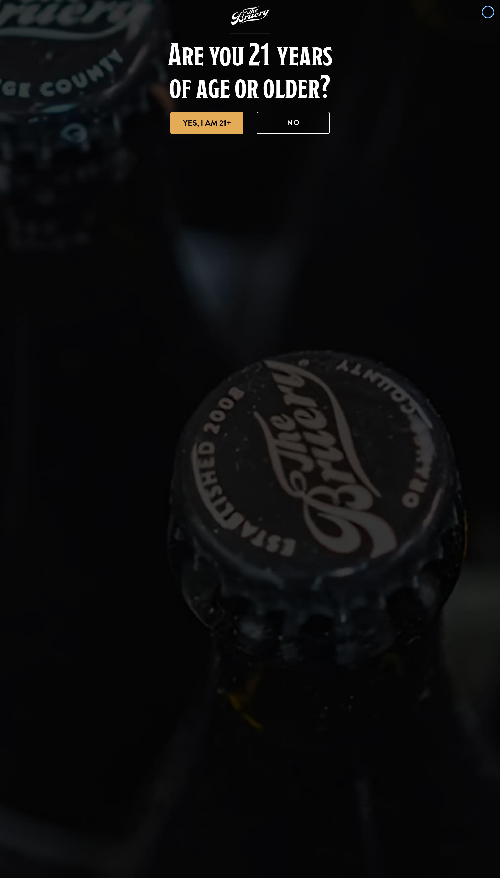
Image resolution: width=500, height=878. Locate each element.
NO (293, 122)
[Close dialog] (488, 12)
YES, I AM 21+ (207, 123)
